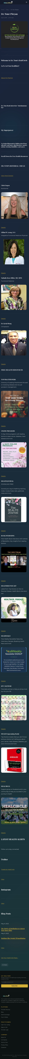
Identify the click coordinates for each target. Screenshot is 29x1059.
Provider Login (4, 1029)
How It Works (4, 1017)
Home (2, 9)
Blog (7, 9)
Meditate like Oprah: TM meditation (13, 938)
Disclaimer (3, 1047)
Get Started (4, 1040)
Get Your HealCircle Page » (9, 958)
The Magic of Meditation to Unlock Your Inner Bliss (13, 929)
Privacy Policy (4, 1045)
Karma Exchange (5, 1014)
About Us (3, 1037)
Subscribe (14, 986)
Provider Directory (5, 1009)
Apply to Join (4, 1027)
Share (5, 965)
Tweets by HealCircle (7, 869)
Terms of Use (4, 1042)
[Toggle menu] (26, 2)
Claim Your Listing (5, 1024)
